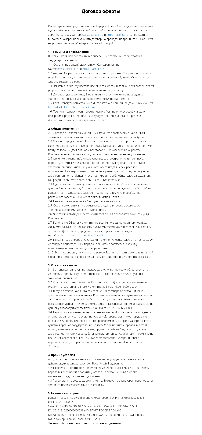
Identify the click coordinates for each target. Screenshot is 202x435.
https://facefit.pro (117, 35)
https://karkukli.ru (92, 35)
